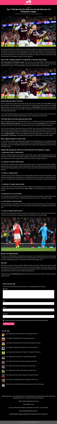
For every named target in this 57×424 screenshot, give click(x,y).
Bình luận (5, 288)
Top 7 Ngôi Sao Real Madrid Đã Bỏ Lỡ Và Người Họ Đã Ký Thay (22, 379)
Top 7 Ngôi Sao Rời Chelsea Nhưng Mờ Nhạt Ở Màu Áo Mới (21, 370)
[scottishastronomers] (28, 2)
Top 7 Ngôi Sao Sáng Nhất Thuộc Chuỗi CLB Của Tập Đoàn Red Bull (23, 343)
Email (4, 307)
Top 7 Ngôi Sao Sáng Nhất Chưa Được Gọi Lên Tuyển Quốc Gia (22, 347)
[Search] (55, 2)
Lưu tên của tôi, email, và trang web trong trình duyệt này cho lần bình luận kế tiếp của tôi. (26, 320)
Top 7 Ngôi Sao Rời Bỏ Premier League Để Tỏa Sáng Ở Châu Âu (22, 375)
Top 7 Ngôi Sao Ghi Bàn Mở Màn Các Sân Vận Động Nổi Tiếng (21, 333)
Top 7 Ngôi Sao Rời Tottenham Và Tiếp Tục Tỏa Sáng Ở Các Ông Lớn (23, 352)
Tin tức (28, 7)
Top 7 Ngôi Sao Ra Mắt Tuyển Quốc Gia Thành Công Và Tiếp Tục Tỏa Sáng (25, 384)
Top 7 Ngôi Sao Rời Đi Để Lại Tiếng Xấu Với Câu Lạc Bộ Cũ (21, 365)
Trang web (5, 313)
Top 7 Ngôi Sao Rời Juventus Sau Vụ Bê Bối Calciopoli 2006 (21, 356)
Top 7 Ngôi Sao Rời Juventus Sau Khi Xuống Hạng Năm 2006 (21, 361)
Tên (4, 300)
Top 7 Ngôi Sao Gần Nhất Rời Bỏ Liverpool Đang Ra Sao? (20, 338)
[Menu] (2, 2)
